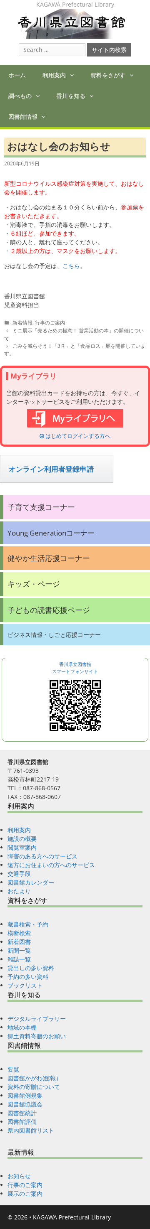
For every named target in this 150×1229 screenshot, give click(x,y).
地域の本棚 (22, 1027)
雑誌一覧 (19, 959)
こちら (71, 266)
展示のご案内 (25, 1193)
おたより (19, 891)
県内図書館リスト (31, 1130)
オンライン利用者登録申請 (51, 469)
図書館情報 (23, 116)
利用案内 (54, 75)
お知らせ (19, 1176)
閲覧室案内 (22, 847)
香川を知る (70, 96)
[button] (74, 75)
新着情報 (22, 322)
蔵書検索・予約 (28, 924)
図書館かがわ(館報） (35, 1078)
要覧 (13, 1069)
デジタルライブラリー (37, 1019)
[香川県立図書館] (75, 23)
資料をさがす (107, 75)
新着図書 (19, 942)
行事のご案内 (50, 322)
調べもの (20, 96)
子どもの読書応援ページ (49, 610)
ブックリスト (25, 985)
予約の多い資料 (28, 977)
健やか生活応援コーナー (49, 558)
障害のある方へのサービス (43, 856)
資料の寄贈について (34, 1087)
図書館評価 (22, 1122)
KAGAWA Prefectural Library (72, 1217)
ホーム (17, 75)
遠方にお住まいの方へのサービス (51, 865)
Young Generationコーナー (51, 533)
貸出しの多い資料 (31, 968)
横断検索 (19, 933)
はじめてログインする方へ (77, 436)
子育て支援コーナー (41, 507)
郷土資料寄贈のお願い (37, 1036)
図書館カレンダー (31, 882)
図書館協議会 (25, 1104)
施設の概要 (22, 839)
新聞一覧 (19, 950)
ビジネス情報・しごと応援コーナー (54, 635)
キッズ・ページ (34, 584)
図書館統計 (22, 1113)
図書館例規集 (25, 1095)
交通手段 (19, 874)
